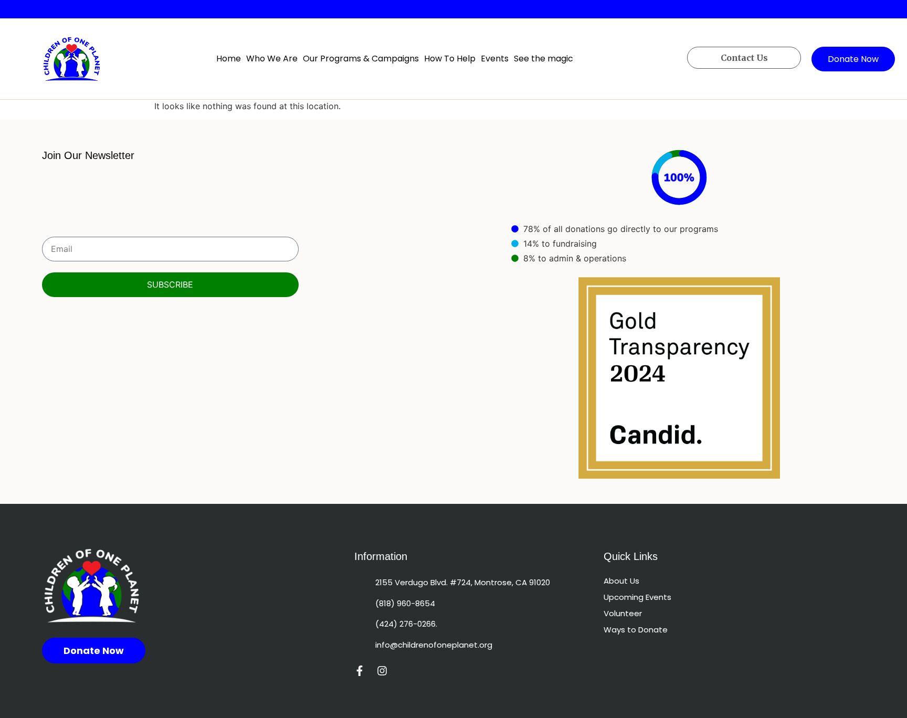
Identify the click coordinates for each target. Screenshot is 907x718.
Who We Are (272, 58)
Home (228, 58)
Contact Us (744, 57)
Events (495, 58)
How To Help (450, 58)
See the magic (543, 58)
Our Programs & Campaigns (361, 58)
